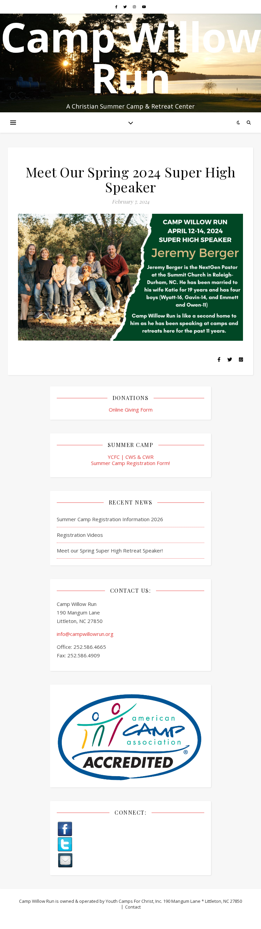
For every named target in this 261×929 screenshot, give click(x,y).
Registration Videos (80, 534)
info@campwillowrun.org (85, 633)
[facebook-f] (116, 6)
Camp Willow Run (130, 57)
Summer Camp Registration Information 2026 (110, 519)
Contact (133, 907)
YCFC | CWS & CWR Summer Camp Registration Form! (130, 459)
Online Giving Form (131, 409)
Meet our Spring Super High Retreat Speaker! (110, 550)
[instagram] (135, 6)
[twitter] (125, 6)
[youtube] (144, 6)
